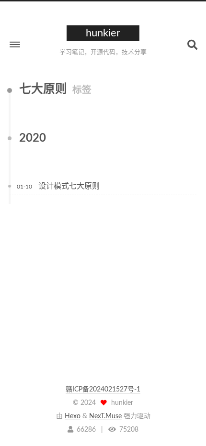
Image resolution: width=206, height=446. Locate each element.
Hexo (72, 416)
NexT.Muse (105, 416)
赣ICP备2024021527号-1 (103, 389)
